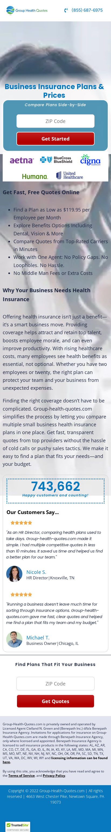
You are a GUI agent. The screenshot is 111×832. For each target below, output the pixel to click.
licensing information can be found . (55, 760)
